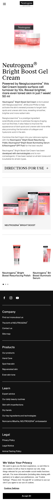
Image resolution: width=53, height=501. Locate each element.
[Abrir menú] (8, 4)
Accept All (26, 496)
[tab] (3, 284)
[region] (26, 477)
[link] (26, 202)
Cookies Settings (11, 488)
